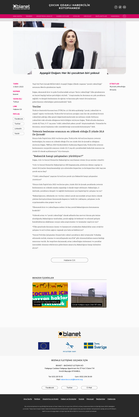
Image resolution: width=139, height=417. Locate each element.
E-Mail (89, 388)
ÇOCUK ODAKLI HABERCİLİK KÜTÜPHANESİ (69, 7)
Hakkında (115, 16)
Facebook (19, 119)
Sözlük (76, 16)
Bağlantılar (101, 16)
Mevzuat (88, 16)
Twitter (17, 124)
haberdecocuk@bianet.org (72, 379)
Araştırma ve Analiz (50, 399)
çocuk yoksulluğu (118, 87)
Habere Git (17, 109)
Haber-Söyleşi (62, 16)
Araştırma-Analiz (44, 16)
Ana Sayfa (17, 16)
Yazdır (17, 133)
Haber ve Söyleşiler (68, 399)
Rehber (29, 16)
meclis (113, 90)
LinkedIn (18, 129)
